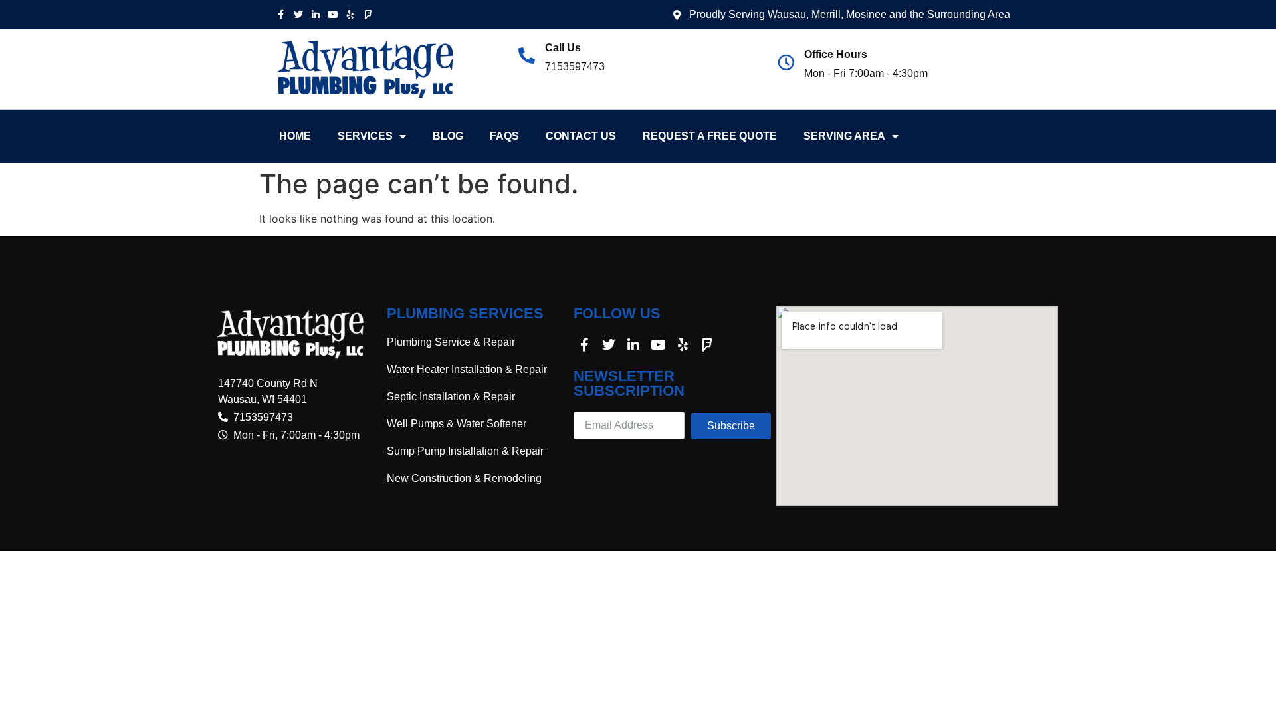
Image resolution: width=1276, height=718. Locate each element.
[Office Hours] (786, 62)
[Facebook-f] (280, 14)
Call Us (563, 47)
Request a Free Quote (710, 136)
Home (295, 136)
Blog (448, 136)
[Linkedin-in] (315, 14)
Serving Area (844, 136)
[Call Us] (526, 55)
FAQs (504, 136)
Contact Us (581, 136)
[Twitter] (297, 14)
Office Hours (835, 54)
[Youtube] (333, 14)
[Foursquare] (368, 14)
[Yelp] (351, 14)
